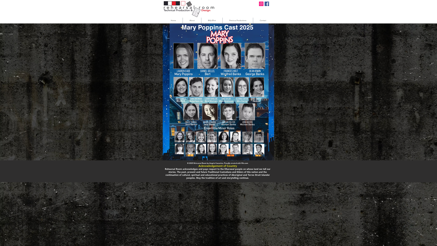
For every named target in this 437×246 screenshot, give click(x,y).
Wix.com (244, 163)
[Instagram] (261, 4)
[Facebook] (267, 4)
